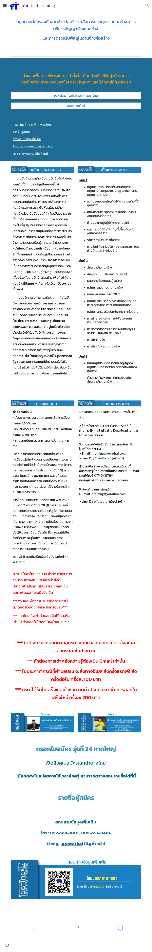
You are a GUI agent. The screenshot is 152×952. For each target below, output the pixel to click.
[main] (76, 30)
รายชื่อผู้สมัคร (21, 132)
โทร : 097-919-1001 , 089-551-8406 (33, 146)
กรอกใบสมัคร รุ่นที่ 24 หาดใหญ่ (32, 125)
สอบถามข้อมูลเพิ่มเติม (27, 139)
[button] (5, 5)
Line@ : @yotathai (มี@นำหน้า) (31, 153)
